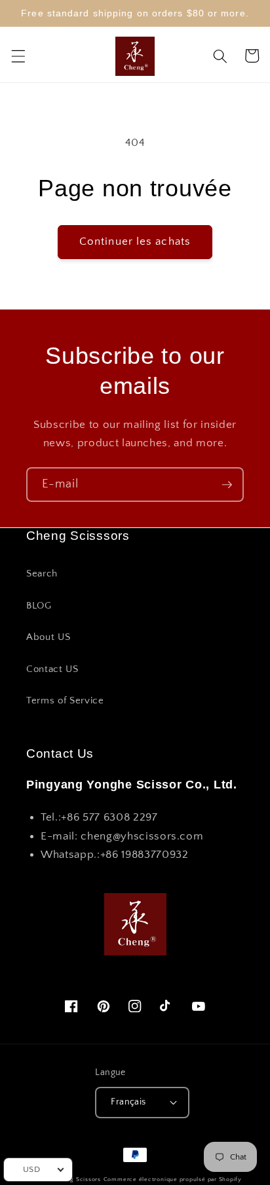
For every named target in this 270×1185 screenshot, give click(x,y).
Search (42, 573)
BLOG (39, 605)
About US (48, 637)
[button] (17, 55)
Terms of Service (65, 700)
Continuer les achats (135, 241)
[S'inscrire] (226, 485)
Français (128, 1102)
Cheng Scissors (77, 1179)
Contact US (52, 669)
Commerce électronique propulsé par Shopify (173, 1179)
